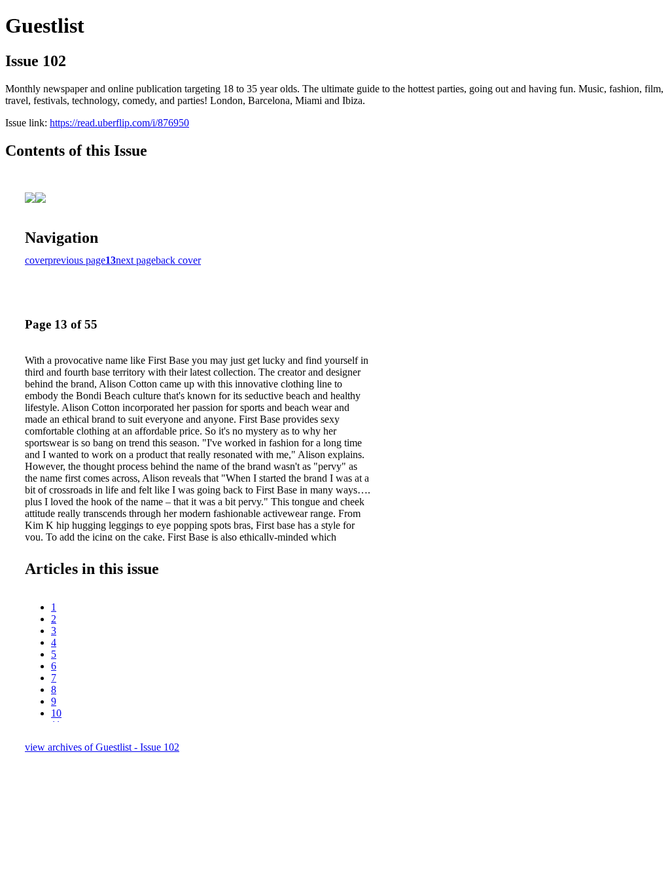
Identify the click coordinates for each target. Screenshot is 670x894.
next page (136, 260)
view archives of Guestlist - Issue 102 (102, 747)
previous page (76, 260)
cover (36, 260)
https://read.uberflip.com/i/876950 (119, 122)
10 (56, 713)
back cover (178, 260)
